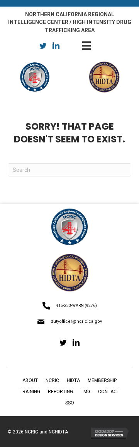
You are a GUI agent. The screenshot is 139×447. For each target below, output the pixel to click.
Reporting (60, 391)
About (30, 380)
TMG (85, 391)
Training (30, 391)
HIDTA (73, 380)
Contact (108, 391)
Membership (102, 380)
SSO (69, 403)
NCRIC (52, 380)
